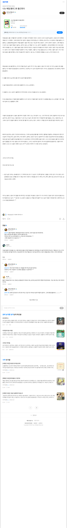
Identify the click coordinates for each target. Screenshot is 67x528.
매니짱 (7, 276)
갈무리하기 (60, 219)
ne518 (7, 245)
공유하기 (63, 219)
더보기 (63, 2)
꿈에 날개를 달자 (11, 229)
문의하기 (40, 423)
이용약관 (35, 423)
